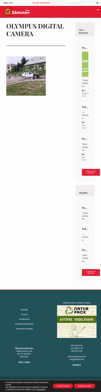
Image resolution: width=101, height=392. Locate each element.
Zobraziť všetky (91, 172)
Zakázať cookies (84, 386)
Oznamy (24, 314)
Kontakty (77, 365)
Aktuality (24, 310)
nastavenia (41, 389)
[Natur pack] (77, 321)
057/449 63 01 (77, 346)
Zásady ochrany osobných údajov (76, 303)
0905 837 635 (76, 351)
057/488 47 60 (77, 348)
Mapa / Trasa (24, 362)
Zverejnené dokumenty (24, 324)
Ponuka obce (24, 319)
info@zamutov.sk (77, 359)
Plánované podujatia (24, 329)
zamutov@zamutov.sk (77, 356)
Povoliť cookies (63, 386)
